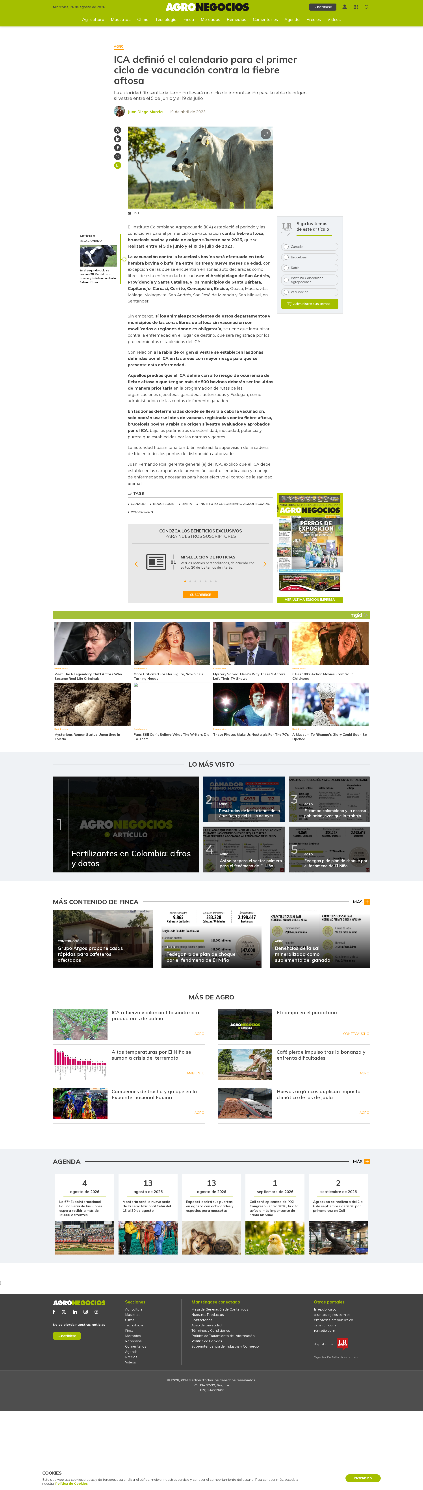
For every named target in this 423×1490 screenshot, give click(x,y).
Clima (143, 19)
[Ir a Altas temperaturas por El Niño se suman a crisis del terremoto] (80, 1064)
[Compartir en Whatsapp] (117, 156)
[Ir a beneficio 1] (185, 581)
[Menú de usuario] (344, 6)
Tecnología (166, 19)
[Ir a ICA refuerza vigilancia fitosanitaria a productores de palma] (80, 1024)
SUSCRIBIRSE (200, 595)
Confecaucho (356, 1034)
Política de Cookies (206, 1341)
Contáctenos (201, 1320)
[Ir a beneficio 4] (200, 581)
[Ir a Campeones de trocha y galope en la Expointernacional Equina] (80, 1103)
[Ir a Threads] (96, 1312)
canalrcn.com (325, 1325)
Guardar (117, 165)
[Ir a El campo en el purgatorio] (245, 1024)
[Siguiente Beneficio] (265, 564)
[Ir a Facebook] (54, 1312)
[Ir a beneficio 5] (205, 581)
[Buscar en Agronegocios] (366, 7)
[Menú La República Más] (355, 7)
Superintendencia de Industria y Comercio (225, 1346)
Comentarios (265, 19)
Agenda (292, 19)
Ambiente (195, 1073)
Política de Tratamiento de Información (223, 1336)
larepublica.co (325, 1309)
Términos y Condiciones (210, 1331)
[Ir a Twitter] (63, 1312)
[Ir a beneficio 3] (195, 581)
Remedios (236, 19)
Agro (199, 1034)
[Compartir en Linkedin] (117, 138)
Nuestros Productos (207, 1315)
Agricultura (93, 19)
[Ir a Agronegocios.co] (79, 1302)
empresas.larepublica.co (333, 1320)
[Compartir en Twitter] (117, 130)
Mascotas (121, 19)
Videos (334, 19)
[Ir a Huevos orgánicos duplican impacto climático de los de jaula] (245, 1103)
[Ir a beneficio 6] (211, 581)
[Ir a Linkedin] (75, 1312)
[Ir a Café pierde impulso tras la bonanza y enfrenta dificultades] (245, 1064)
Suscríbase (323, 7)
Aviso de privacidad (206, 1325)
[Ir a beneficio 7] (216, 581)
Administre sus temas (311, 304)
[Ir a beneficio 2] (190, 581)
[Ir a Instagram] (85, 1312)
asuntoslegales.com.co (332, 1315)
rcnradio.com (324, 1331)
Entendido (363, 1478)
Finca (188, 19)
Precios (313, 19)
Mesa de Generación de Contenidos (219, 1309)
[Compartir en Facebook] (117, 147)
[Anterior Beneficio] (136, 564)
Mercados (210, 19)
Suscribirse (67, 1336)
